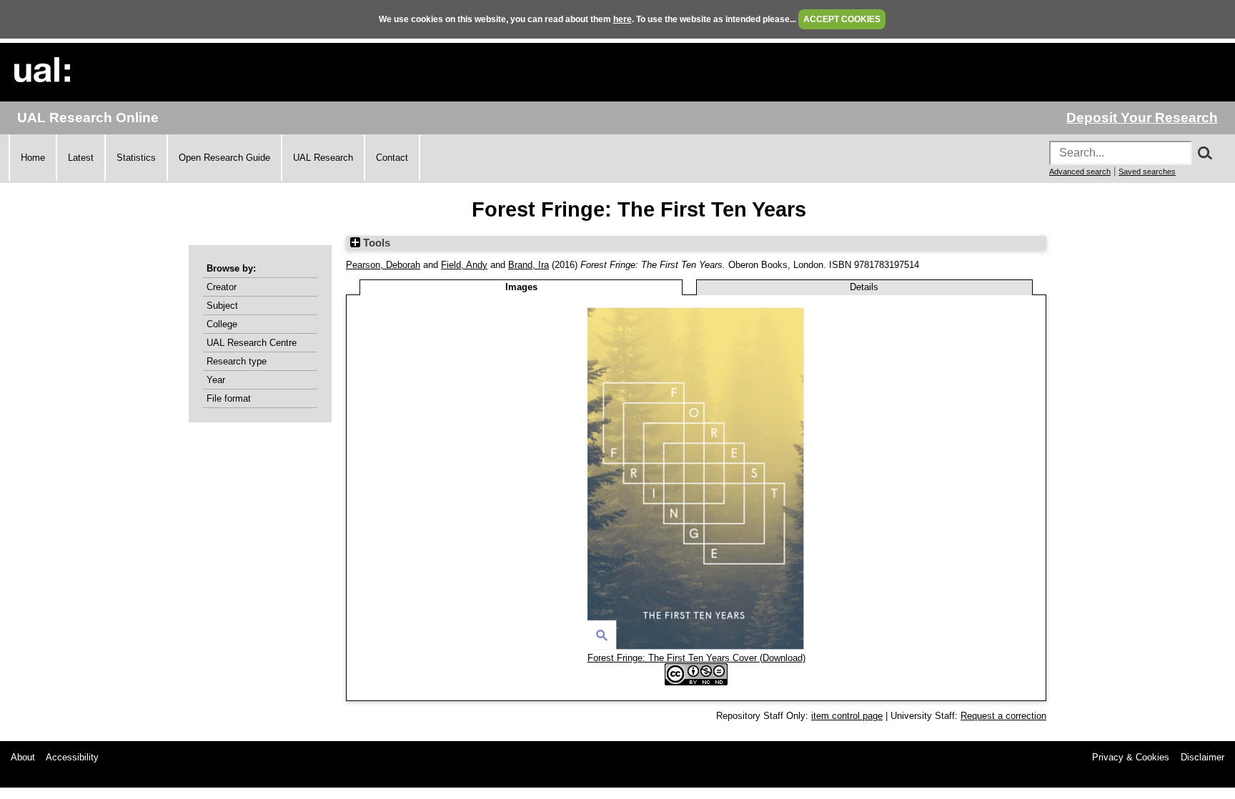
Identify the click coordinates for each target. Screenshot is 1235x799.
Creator (222, 287)
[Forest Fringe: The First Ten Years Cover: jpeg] (696, 647)
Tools (375, 243)
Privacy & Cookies (1130, 757)
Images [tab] (521, 287)
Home (33, 157)
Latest (81, 157)
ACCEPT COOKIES (842, 19)
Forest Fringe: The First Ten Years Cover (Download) (696, 657)
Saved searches (1147, 171)
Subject (222, 305)
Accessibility (72, 757)
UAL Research (323, 157)
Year (216, 379)
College (222, 324)
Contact (392, 157)
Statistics (136, 157)
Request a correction (1003, 715)
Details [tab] (864, 287)
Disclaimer (1202, 757)
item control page (847, 715)
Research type (237, 361)
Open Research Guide (224, 157)
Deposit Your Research (1142, 117)
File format (229, 398)
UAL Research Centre (252, 342)
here (622, 19)
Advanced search (1080, 171)
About (23, 757)
